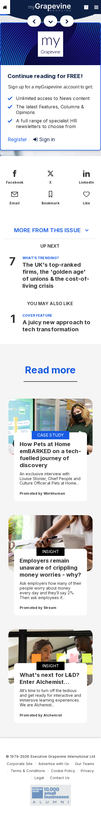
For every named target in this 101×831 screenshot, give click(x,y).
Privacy (87, 770)
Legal (39, 777)
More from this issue (47, 230)
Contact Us (60, 777)
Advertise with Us (53, 763)
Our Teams (84, 763)
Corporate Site (20, 763)
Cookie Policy (63, 770)
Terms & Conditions (28, 770)
